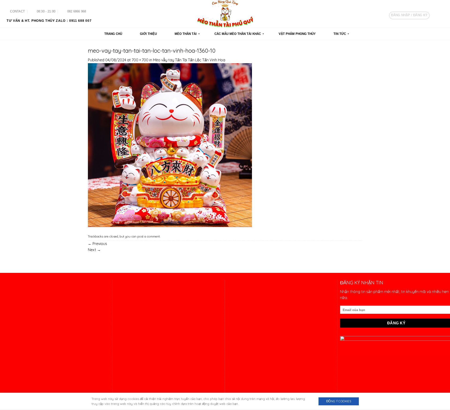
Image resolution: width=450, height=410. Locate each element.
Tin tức (233, 384)
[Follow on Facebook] (426, 34)
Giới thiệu (235, 366)
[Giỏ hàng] (441, 15)
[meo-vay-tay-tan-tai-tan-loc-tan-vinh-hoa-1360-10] (170, 144)
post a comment (148, 236)
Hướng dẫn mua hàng (246, 296)
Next (94, 249)
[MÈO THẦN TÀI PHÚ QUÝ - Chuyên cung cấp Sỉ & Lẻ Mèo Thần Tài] (225, 14)
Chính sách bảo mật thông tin (252, 331)
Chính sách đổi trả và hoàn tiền (253, 323)
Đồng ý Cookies (338, 401)
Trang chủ (235, 357)
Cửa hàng (235, 375)
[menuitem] (113, 34)
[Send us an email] (440, 34)
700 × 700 (140, 60)
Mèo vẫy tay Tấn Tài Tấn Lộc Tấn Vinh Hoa (189, 60)
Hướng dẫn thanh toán (246, 305)
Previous (97, 243)
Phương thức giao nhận (247, 314)
